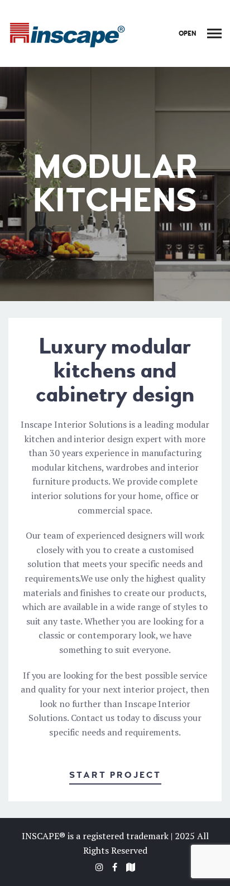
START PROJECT (115, 775)
